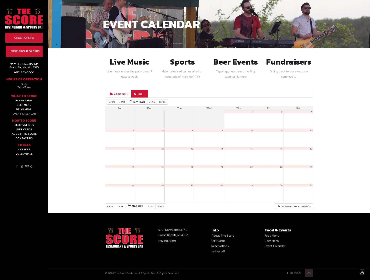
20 (192, 167)
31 (311, 185)
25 (133, 185)
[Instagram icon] (21, 166)
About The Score (222, 235)
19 (162, 167)
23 (281, 167)
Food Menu (272, 235)
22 (251, 167)
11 (133, 148)
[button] (294, 206)
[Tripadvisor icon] (26, 166)
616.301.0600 (167, 241)
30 (281, 185)
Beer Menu (272, 240)
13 (192, 148)
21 (222, 167)
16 (281, 148)
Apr (122, 101)
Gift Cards (218, 240)
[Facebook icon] (17, 166)
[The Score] (24, 24)
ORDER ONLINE (24, 37)
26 (162, 185)
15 (251, 148)
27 (192, 185)
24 (311, 167)
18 (133, 167)
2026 (161, 101)
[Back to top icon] (309, 273)
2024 (113, 101)
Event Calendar (275, 246)
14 (222, 148)
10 (311, 130)
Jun (151, 101)
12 (162, 148)
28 (222, 185)
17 (311, 148)
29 (251, 185)
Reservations (220, 246)
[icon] (31, 166)
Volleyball (218, 251)
